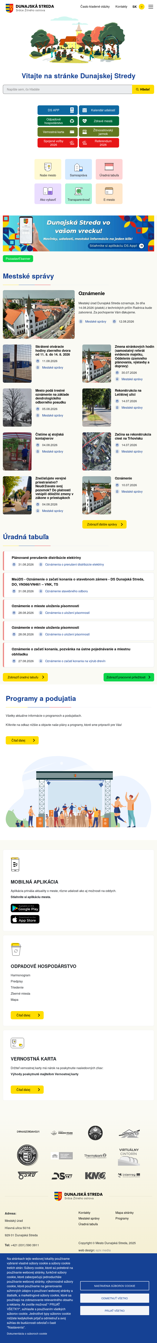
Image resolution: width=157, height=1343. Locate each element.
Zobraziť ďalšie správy (102, 524)
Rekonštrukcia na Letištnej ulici (128, 392)
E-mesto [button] (109, 199)
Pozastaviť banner (18, 258)
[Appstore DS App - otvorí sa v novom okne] (25, 918)
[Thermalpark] (95, 1155)
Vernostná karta (53, 132)
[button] (150, 6)
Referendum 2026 (103, 143)
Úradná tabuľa (88, 1224)
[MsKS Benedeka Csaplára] (95, 1127)
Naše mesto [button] (48, 175)
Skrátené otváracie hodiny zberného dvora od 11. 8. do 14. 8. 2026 (52, 350)
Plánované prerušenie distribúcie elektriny (46, 557)
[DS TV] (62, 1173)
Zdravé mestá (103, 121)
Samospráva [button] (78, 175)
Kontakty (121, 6)
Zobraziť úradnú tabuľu (23, 677)
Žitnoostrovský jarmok (103, 132)
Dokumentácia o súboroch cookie (27, 1333)
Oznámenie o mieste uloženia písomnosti (45, 605)
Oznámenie (91, 293)
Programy (122, 1218)
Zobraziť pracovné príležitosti (126, 677)
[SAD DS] (28, 1174)
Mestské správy (89, 1218)
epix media (103, 1250)
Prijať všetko (115, 1310)
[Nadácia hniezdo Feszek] (62, 1133)
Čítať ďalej (25, 741)
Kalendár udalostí (103, 110)
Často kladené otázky (95, 6)
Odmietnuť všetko (114, 1298)
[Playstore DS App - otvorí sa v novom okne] (25, 907)
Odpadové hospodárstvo (53, 121)
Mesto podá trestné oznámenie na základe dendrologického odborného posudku (52, 396)
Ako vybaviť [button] (48, 199)
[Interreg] (129, 1175)
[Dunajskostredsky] (28, 1133)
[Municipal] (129, 1129)
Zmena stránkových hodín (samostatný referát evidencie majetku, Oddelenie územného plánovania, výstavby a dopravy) (134, 356)
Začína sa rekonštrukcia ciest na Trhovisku (133, 436)
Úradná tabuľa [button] (109, 175)
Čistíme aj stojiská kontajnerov (49, 436)
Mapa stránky (124, 1212)
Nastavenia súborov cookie (114, 1286)
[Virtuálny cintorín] (129, 1148)
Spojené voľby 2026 (53, 143)
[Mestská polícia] (28, 1146)
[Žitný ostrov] (62, 1154)
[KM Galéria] (95, 1174)
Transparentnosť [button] (79, 199)
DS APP (53, 110)
